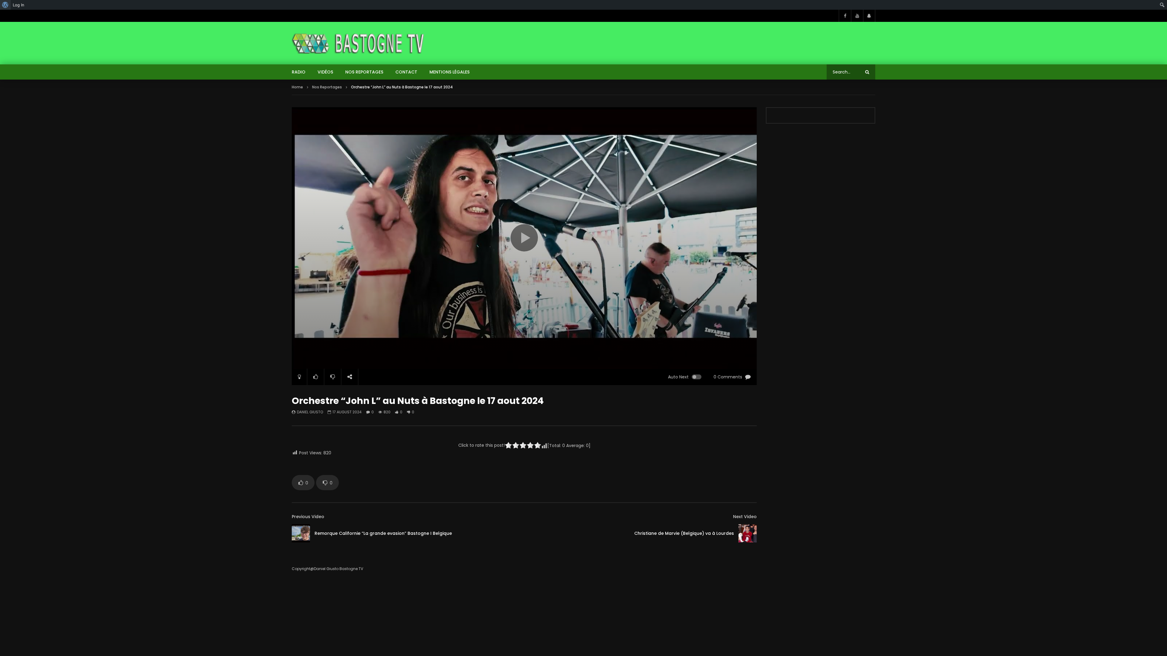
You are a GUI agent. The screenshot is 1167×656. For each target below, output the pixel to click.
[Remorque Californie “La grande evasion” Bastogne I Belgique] (301, 533)
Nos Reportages (364, 72)
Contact (406, 72)
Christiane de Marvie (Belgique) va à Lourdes (684, 533)
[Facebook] (845, 16)
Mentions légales (449, 72)
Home (297, 87)
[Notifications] (869, 16)
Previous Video (308, 517)
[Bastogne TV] (358, 43)
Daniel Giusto (310, 412)
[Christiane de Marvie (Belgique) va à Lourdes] (747, 533)
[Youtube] (857, 16)
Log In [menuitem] (18, 4)
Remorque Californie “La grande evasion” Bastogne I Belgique (383, 533)
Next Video (745, 517)
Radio (298, 72)
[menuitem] (5, 5)
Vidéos (325, 72)
